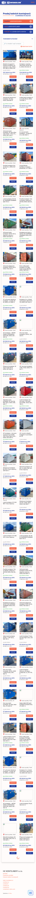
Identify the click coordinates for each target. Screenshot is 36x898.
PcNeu (10, 893)
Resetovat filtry (27, 46)
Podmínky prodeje (8, 875)
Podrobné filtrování (10, 39)
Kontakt (5, 873)
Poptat (13, 80)
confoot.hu (6, 887)
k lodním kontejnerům (15, 31)
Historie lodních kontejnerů (10, 877)
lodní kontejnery (13, 21)
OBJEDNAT (13, 76)
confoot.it (5, 884)
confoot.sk (6, 885)
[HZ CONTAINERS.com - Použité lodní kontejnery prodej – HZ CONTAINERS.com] (12, 2)
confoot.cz (6, 882)
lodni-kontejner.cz (8, 880)
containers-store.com (9, 889)
